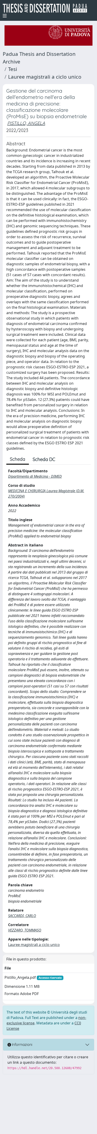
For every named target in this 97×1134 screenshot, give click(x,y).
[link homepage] (47, 8)
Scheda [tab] (17, 459)
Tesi (12, 69)
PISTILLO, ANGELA (26, 123)
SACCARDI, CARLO (22, 915)
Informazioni (21, 1044)
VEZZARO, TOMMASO (24, 930)
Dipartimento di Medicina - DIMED (35, 476)
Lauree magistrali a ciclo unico (44, 76)
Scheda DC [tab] (44, 459)
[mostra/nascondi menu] (5, 16)
